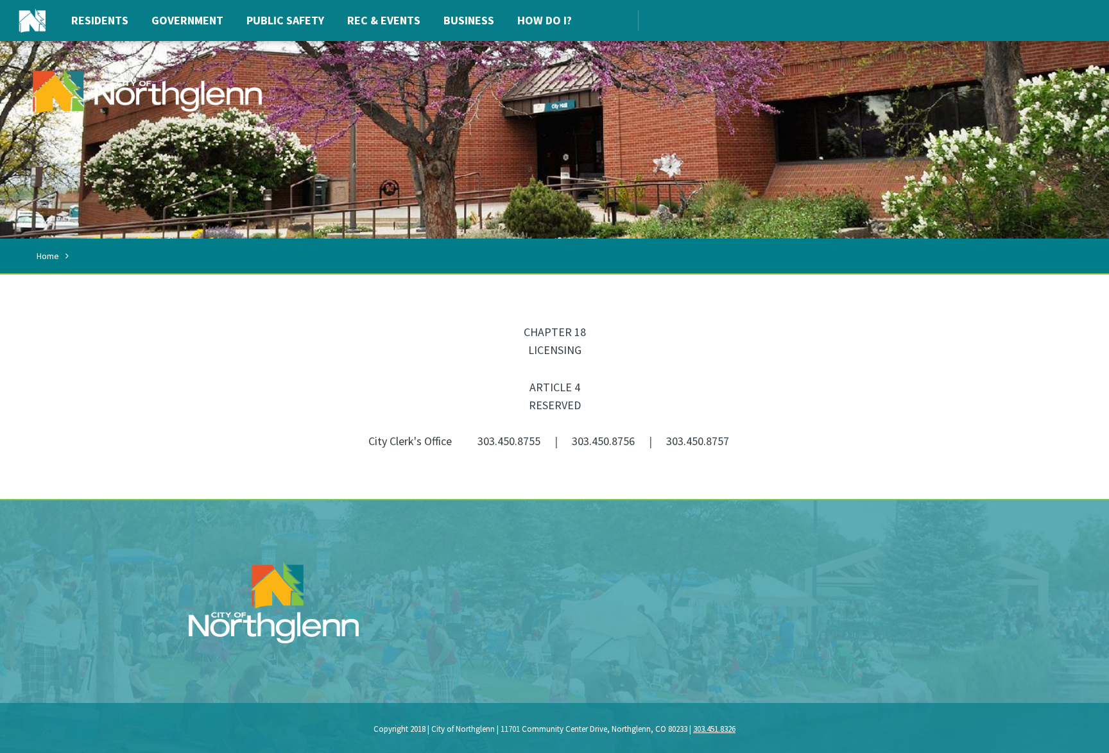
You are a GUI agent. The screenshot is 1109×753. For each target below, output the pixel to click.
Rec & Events (383, 20)
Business (468, 20)
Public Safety (285, 20)
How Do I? (544, 20)
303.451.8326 (714, 728)
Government (187, 20)
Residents (99, 20)
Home (48, 256)
